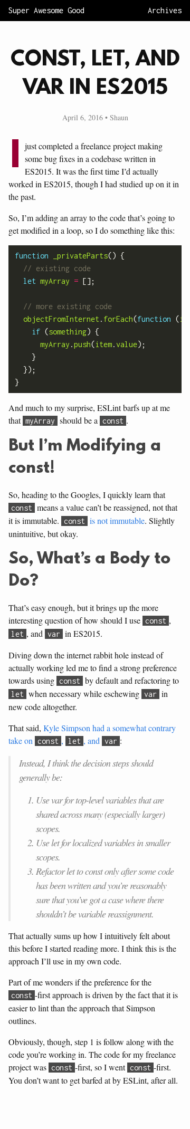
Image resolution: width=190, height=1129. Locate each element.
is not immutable (104, 520)
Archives (165, 10)
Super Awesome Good (46, 10)
